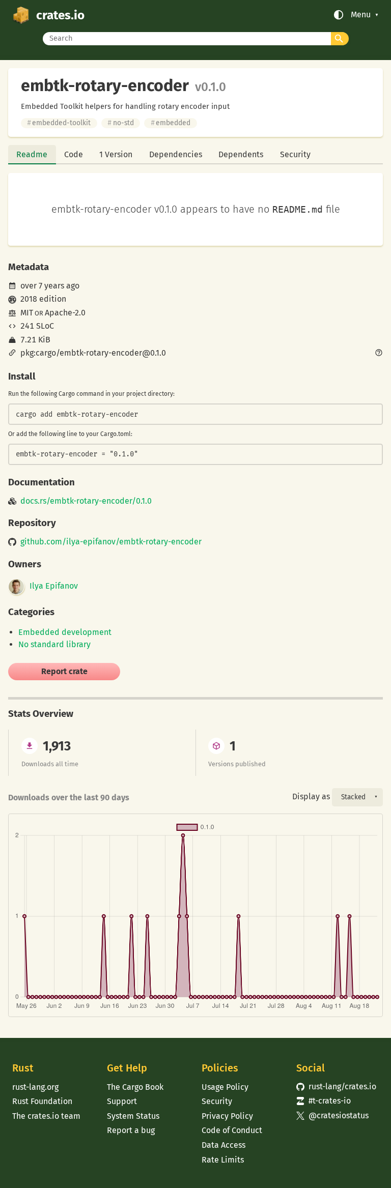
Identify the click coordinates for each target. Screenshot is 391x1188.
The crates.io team (46, 1116)
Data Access (223, 1145)
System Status (133, 1116)
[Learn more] (379, 354)
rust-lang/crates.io (336, 1086)
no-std (120, 123)
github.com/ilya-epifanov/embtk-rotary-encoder (111, 541)
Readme (31, 154)
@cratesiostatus (332, 1115)
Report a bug (131, 1130)
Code (73, 154)
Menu (361, 14)
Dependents (240, 154)
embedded (170, 123)
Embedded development (64, 632)
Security (295, 154)
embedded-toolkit (59, 123)
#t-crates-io (323, 1101)
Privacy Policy (227, 1116)
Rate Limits (223, 1160)
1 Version (115, 154)
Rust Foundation (42, 1101)
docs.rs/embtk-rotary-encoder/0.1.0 (86, 501)
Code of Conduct (232, 1130)
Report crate (64, 671)
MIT (26, 312)
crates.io (60, 15)
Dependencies (175, 154)
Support (122, 1101)
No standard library (54, 644)
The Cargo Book (135, 1087)
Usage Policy (225, 1087)
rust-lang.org (35, 1087)
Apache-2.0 (65, 312)
